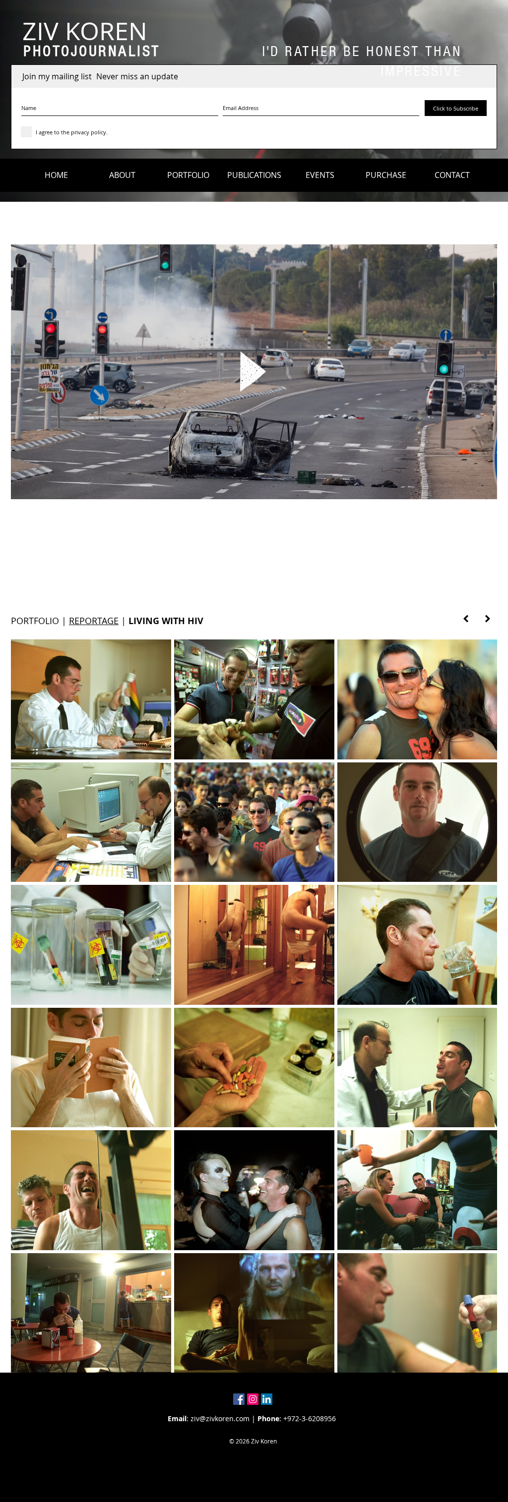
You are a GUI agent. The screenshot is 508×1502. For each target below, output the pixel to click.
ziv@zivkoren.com (220, 1418)
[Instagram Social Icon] (252, 1399)
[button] (122, 175)
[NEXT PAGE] (487, 618)
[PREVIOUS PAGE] (465, 618)
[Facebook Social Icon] (239, 1399)
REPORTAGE (94, 621)
